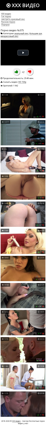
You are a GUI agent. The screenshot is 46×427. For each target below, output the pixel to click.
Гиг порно (6, 16)
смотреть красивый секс (13, 19)
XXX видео (25, 5)
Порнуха (5, 24)
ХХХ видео (6, 13)
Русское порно (8, 21)
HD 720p (22, 82)
